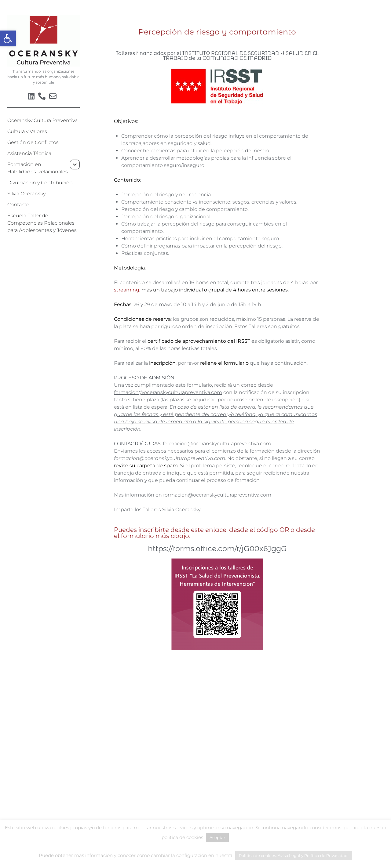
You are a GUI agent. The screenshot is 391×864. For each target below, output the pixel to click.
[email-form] (53, 96)
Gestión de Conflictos (33, 142)
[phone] (42, 96)
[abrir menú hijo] (75, 164)
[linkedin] (31, 96)
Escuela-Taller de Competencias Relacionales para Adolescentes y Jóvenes (42, 223)
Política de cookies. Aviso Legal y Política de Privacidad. (294, 855)
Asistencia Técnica (29, 153)
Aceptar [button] (217, 837)
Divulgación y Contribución (40, 183)
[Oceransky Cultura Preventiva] (43, 64)
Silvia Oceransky (26, 194)
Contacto (18, 205)
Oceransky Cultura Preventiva (42, 120)
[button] (8, 38)
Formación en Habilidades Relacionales (37, 168)
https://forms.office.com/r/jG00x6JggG (217, 548)
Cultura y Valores (27, 131)
